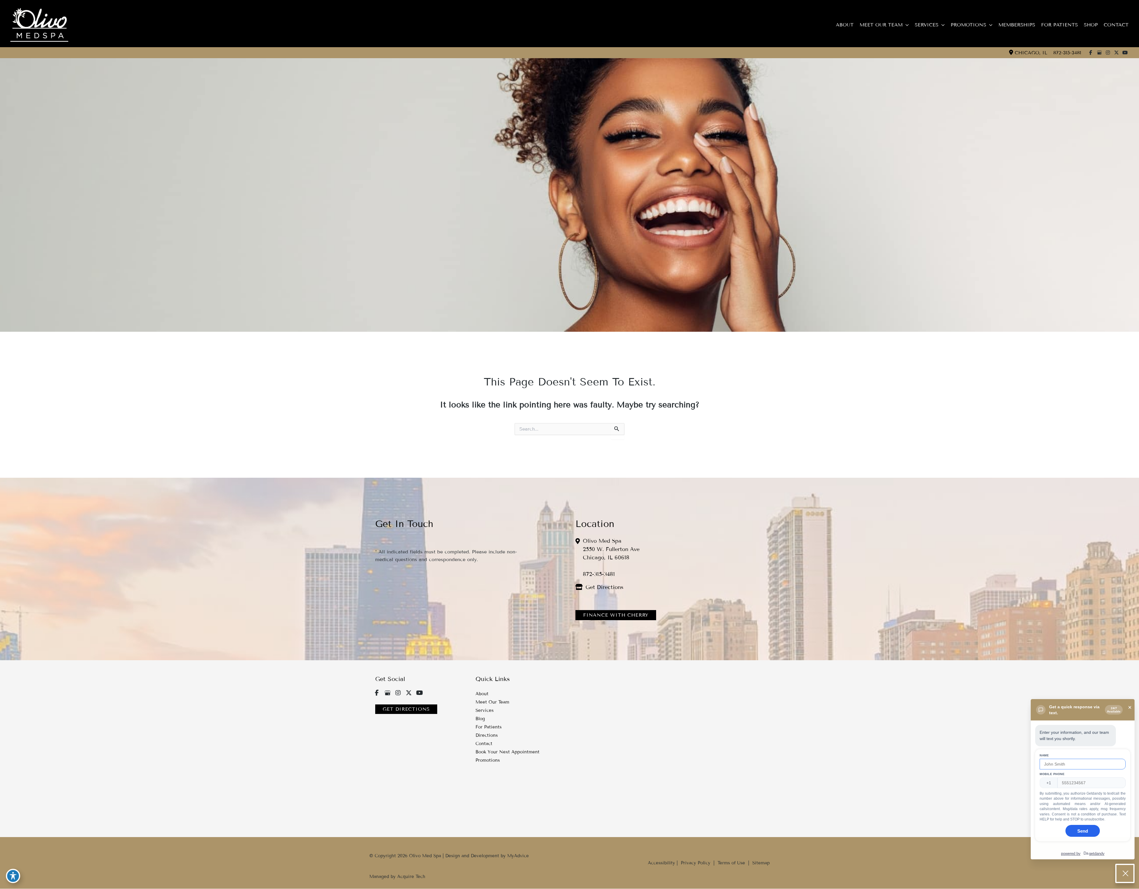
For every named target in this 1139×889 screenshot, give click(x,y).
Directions (486, 735)
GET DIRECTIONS (406, 709)
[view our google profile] (1099, 52)
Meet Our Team (492, 702)
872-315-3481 (1067, 52)
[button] (615, 615)
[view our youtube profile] (1125, 52)
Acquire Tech (411, 876)
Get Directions (604, 587)
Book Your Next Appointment (507, 752)
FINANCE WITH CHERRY (615, 615)
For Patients (488, 727)
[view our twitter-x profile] (1116, 52)
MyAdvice (518, 855)
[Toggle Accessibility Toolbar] (13, 876)
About (482, 693)
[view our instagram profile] (1107, 52)
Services (484, 710)
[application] (906, 25)
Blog (480, 718)
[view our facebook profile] (1090, 52)
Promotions (487, 760)
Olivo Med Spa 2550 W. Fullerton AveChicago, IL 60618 (611, 549)
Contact (483, 743)
